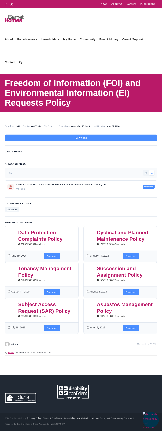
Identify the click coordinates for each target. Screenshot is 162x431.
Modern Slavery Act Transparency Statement (113, 418)
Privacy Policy (34, 418)
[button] (151, 420)
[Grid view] (146, 172)
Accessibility (69, 418)
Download (81, 137)
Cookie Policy (83, 418)
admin (11, 352)
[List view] (151, 172)
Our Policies (12, 209)
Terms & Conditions (52, 418)
